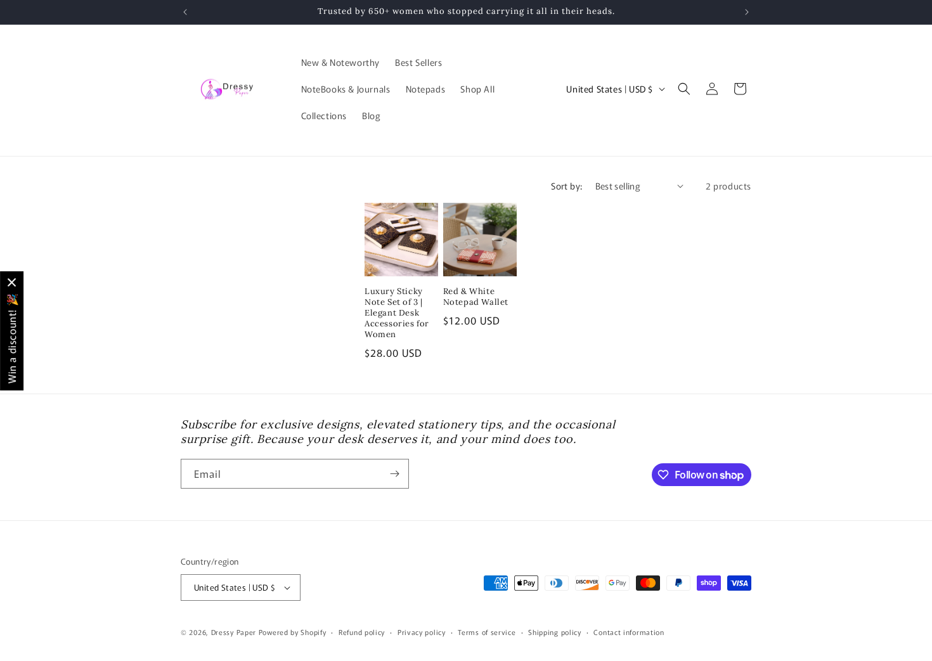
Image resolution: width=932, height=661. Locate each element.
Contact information (628, 632)
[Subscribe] (394, 474)
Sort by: (566, 185)
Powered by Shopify (293, 632)
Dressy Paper (233, 632)
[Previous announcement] (185, 12)
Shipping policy (554, 632)
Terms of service (486, 632)
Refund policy (362, 632)
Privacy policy (422, 632)
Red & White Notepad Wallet (475, 296)
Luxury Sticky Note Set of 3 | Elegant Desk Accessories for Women (397, 313)
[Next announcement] (747, 12)
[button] (684, 89)
